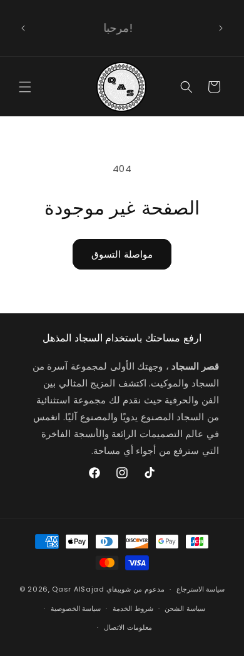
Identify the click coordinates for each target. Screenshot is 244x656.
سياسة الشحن (185, 608)
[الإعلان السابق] (23, 28)
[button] (25, 87)
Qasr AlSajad (78, 589)
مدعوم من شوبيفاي (135, 589)
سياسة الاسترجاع (200, 589)
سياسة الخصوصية (76, 608)
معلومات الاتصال (128, 627)
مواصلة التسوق (122, 254)
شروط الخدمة (133, 608)
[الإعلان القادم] (221, 28)
